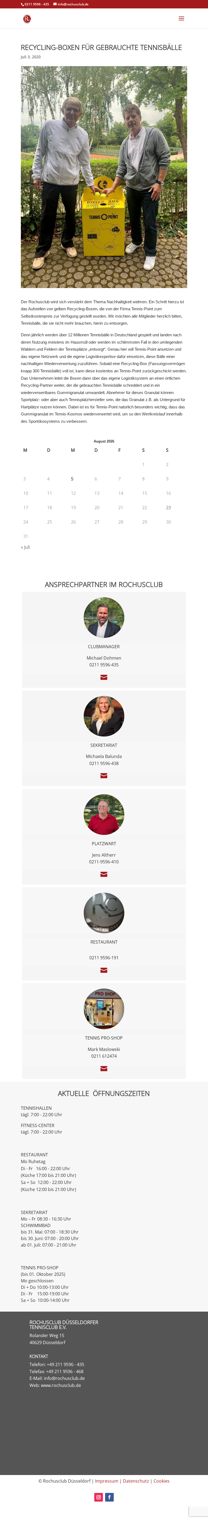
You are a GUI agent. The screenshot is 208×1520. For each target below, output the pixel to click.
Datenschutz (136, 1481)
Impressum (106, 1481)
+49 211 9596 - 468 (64, 1371)
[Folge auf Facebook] (109, 1497)
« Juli (25, 547)
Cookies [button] (162, 1481)
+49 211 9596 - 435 (65, 1364)
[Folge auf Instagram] (98, 1497)
